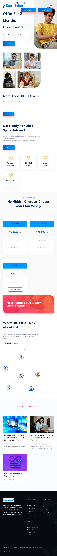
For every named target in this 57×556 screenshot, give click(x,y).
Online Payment (31, 505)
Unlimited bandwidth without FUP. (13, 474)
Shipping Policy (31, 516)
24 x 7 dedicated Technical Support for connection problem (42, 437)
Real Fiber (15, 547)
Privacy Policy (31, 508)
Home (44, 503)
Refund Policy (31, 519)
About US (8, 114)
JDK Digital (39, 547)
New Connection (28, 10)
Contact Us (46, 512)
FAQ (28, 522)
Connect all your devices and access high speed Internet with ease (14, 437)
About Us (45, 506)
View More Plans (15, 248)
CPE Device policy (32, 524)
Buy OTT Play (45, 10)
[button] (51, 5)
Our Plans (45, 509)
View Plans (9, 43)
